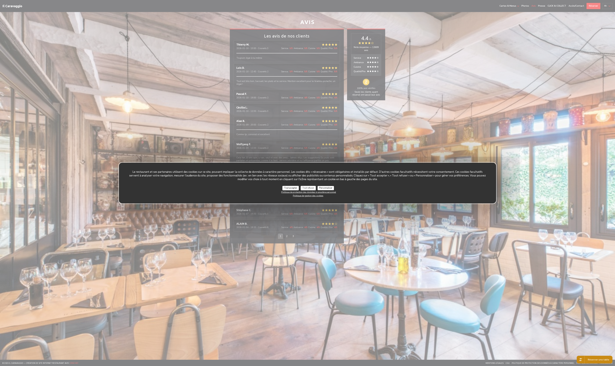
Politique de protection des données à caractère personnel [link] (308, 192)
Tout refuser (308, 188)
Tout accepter (290, 188)
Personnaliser (325, 188)
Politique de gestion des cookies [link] (308, 195)
